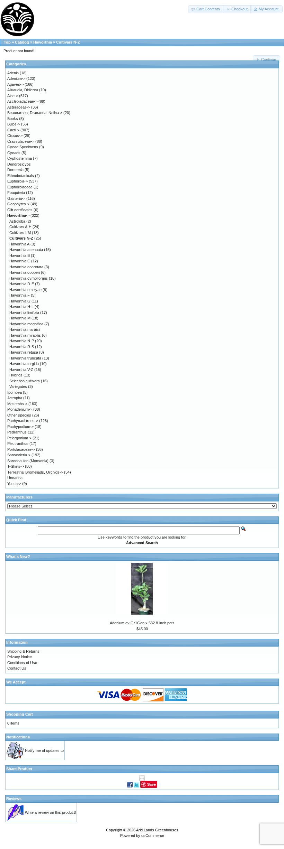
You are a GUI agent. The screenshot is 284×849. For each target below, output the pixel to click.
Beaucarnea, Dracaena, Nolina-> (34, 113)
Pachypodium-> (20, 426)
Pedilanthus (17, 432)
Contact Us (16, 668)
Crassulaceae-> (20, 141)
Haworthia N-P (21, 341)
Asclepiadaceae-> (22, 101)
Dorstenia (15, 170)
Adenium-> (16, 78)
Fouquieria (16, 192)
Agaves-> (15, 84)
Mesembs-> (17, 404)
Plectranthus (17, 443)
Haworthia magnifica (26, 324)
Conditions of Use (22, 663)
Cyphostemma (19, 158)
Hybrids (16, 375)
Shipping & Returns (23, 651)
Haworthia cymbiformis (28, 278)
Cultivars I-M (20, 233)
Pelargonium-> (19, 438)
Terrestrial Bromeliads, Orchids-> (35, 472)
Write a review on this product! (50, 812)
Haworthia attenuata (26, 250)
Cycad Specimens (22, 147)
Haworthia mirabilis (25, 335)
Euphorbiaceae (20, 187)
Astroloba (17, 221)
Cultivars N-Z (68, 42)
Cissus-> (15, 135)
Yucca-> (14, 484)
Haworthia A (19, 244)
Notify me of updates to (44, 750)
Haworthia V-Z (21, 369)
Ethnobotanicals (20, 176)
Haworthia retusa (23, 352)
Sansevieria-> (18, 455)
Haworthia (42, 42)
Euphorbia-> (17, 181)
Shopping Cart (19, 714)
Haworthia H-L (21, 307)
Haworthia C (19, 261)
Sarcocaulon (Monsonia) (27, 461)
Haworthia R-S (21, 347)
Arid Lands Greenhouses (157, 830)
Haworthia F (19, 295)
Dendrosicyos (19, 164)
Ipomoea (14, 392)
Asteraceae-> (18, 107)
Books (12, 118)
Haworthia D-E (21, 284)
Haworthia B (19, 255)
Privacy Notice (19, 657)
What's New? (18, 556)
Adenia (13, 73)
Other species (19, 415)
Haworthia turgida (24, 364)
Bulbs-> (13, 124)
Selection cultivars (24, 381)
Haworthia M (19, 318)
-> (18, 215)
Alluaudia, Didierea (22, 90)
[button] (206, 9)
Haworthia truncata (25, 358)
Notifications (18, 737)
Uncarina (15, 478)
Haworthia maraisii (24, 329)
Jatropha (14, 398)
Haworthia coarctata (26, 267)
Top (7, 42)
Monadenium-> (19, 409)
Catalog (22, 42)
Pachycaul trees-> (22, 421)
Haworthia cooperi (24, 272)
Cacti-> (13, 130)
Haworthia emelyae (25, 290)
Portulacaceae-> (21, 449)
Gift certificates (20, 210)
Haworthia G (19, 301)
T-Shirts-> (15, 466)
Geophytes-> (18, 204)
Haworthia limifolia (24, 312)
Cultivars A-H (20, 227)
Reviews (13, 798)
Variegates (18, 386)
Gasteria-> (16, 198)
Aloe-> (12, 96)
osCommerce (152, 835)
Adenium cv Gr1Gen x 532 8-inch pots (142, 623)
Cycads (13, 153)
